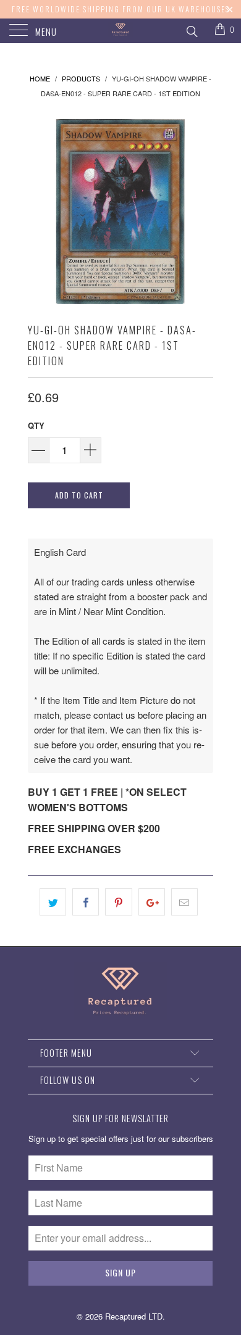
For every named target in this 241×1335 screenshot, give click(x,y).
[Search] (191, 29)
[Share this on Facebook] (85, 901)
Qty (36, 425)
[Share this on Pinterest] (118, 901)
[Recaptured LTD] (121, 31)
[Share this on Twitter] (53, 901)
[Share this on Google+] (151, 901)
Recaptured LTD (134, 1316)
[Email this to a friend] (184, 901)
